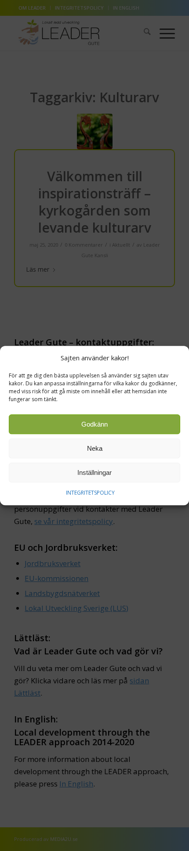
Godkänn (94, 424)
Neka (94, 448)
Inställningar (94, 472)
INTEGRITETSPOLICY (90, 493)
